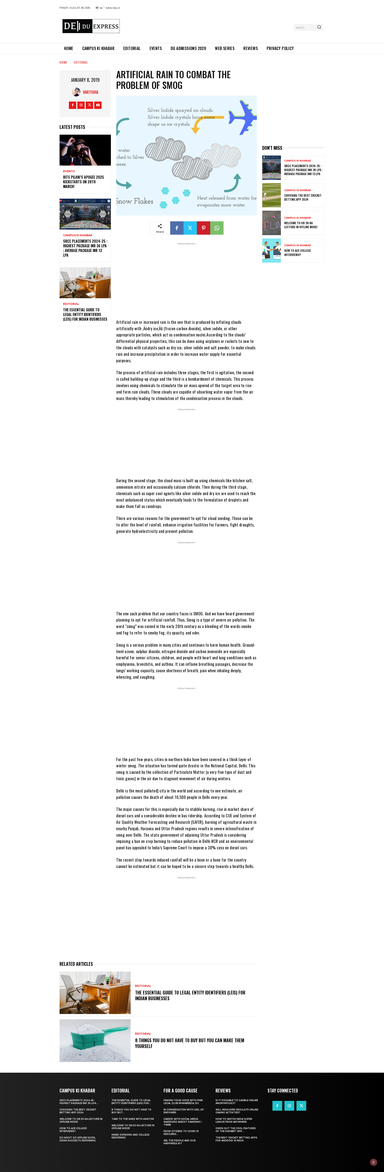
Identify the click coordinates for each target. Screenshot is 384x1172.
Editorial (81, 62)
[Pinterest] (203, 228)
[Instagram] (81, 105)
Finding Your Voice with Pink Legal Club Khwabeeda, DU (183, 1102)
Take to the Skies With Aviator (133, 1119)
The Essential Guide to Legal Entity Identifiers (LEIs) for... (131, 1102)
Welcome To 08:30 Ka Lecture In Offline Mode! (301, 224)
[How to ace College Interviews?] (271, 250)
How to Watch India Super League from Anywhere (234, 1120)
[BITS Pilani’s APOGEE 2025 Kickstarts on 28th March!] (85, 150)
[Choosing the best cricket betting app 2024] (271, 195)
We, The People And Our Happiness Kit (180, 1142)
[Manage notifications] (373, 1162)
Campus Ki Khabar (77, 235)
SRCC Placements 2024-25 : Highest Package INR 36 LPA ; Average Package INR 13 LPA (85, 248)
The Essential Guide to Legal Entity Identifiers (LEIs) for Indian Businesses (85, 314)
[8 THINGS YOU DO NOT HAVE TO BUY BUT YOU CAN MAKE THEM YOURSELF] (95, 1040)
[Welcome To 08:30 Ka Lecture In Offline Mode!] (271, 223)
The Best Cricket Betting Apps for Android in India (236, 1139)
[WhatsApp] (217, 228)
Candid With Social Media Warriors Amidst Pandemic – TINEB (183, 1122)
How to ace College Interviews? (297, 252)
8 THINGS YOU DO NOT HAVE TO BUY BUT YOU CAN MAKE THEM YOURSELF (189, 1043)
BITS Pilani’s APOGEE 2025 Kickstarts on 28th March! (83, 181)
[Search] (319, 27)
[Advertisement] (208, 26)
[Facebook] (72, 105)
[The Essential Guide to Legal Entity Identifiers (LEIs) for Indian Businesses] (85, 282)
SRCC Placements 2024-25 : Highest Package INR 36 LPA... (79, 1102)
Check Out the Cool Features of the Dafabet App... (236, 1130)
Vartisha (90, 92)
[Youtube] (98, 105)
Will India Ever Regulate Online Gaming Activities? (237, 1111)
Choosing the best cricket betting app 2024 (303, 197)
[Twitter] (89, 105)
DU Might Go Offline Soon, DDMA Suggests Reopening (78, 1139)
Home (63, 62)
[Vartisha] (77, 92)
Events (69, 171)
